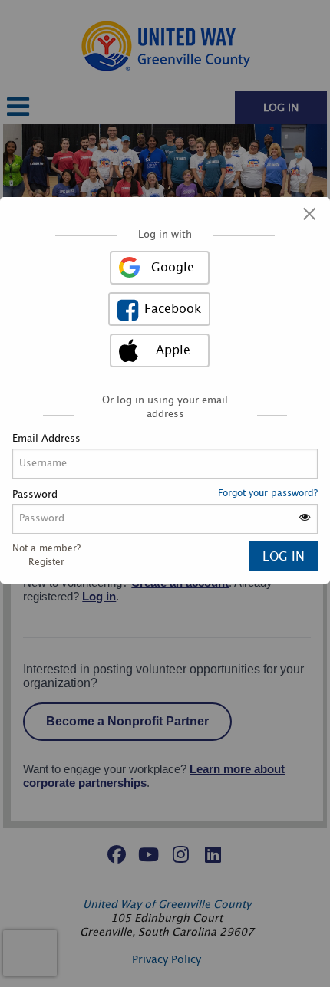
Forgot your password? (268, 493)
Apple (173, 350)
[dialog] (165, 390)
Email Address (46, 439)
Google (172, 268)
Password (35, 495)
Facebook (172, 309)
